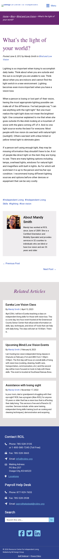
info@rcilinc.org (24, 458)
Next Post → (49, 269)
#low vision (25, 203)
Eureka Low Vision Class (21, 304)
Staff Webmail (23, 556)
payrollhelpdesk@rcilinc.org (30, 503)
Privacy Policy (36, 556)
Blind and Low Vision (26, 16)
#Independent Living (13, 199)
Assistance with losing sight (23, 385)
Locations (14, 476)
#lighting (13, 203)
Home (5, 16)
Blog (12, 16)
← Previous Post (11, 263)
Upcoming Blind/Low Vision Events (27, 345)
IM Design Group (17, 552)
